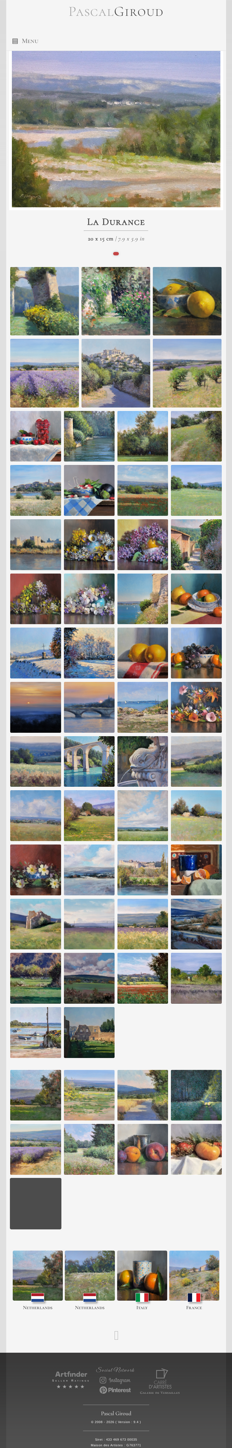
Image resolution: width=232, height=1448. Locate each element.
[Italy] (142, 1276)
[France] (194, 1276)
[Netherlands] (38, 1276)
